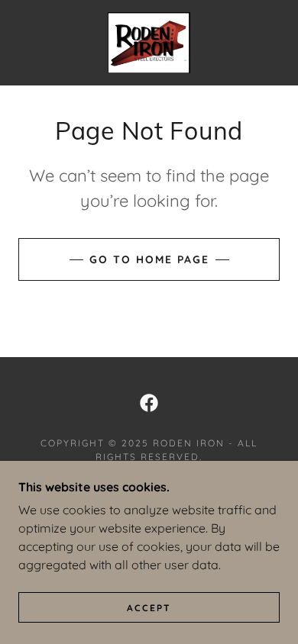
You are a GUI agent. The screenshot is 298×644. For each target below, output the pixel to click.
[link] (149, 42)
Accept (149, 607)
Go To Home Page (149, 259)
